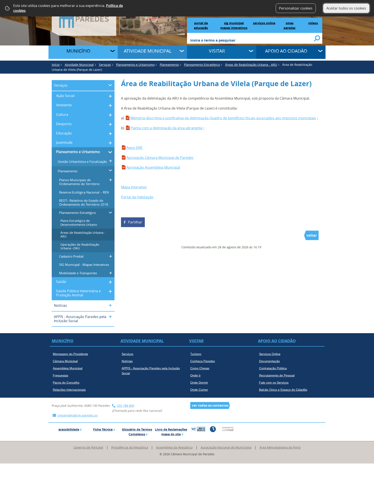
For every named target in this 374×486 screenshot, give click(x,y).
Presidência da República (129, 447)
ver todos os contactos (210, 405)
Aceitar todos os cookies (346, 8)
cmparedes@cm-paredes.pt (77, 415)
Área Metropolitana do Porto (280, 447)
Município (78, 51)
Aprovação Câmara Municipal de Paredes (159, 157)
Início (56, 65)
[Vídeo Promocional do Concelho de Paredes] (152, 17)
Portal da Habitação (137, 197)
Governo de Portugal (88, 447)
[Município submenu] (113, 51)
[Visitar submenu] (251, 51)
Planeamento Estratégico (202, 65)
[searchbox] (252, 40)
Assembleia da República (174, 447)
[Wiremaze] (228, 428)
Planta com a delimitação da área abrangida (166, 128)
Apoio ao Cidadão (286, 51)
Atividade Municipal (147, 51)
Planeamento (169, 65)
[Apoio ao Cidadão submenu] (321, 51)
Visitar (217, 51)
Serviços (105, 65)
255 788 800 (125, 406)
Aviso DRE (134, 147)
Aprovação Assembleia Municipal (153, 167)
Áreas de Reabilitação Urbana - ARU (251, 65)
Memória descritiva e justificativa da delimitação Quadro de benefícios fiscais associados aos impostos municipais (223, 118)
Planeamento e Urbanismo (135, 65)
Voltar (311, 235)
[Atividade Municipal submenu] (182, 51)
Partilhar (135, 222)
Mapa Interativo (134, 187)
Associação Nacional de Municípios (226, 447)
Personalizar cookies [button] (296, 8)
